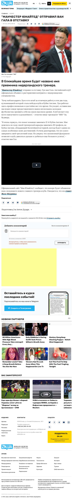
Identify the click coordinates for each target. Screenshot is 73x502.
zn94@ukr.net (41, 429)
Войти (44, 3)
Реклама (4, 427)
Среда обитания (41, 463)
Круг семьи (57, 463)
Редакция (4, 424)
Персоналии (23, 471)
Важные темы (7, 8)
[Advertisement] (29, 267)
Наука (38, 457)
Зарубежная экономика (27, 460)
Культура (39, 469)
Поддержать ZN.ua (59, 3)
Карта (3, 436)
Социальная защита (25, 457)
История (57, 460)
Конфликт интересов (26, 463)
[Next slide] (70, 8)
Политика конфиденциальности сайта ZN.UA (15, 494)
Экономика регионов (8, 472)
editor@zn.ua (21, 434)
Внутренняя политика (8, 457)
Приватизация (6, 469)
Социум (56, 457)
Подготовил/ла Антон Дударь (15, 209)
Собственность (59, 469)
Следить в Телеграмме (21, 308)
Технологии (40, 460)
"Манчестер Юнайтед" (11, 90)
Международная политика (10, 460)
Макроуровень (6, 463)
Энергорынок (5, 466)
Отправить (62, 243)
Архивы (3, 421)
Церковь (39, 466)
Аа (49, 3)
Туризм (56, 466)
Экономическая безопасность (24, 467)
